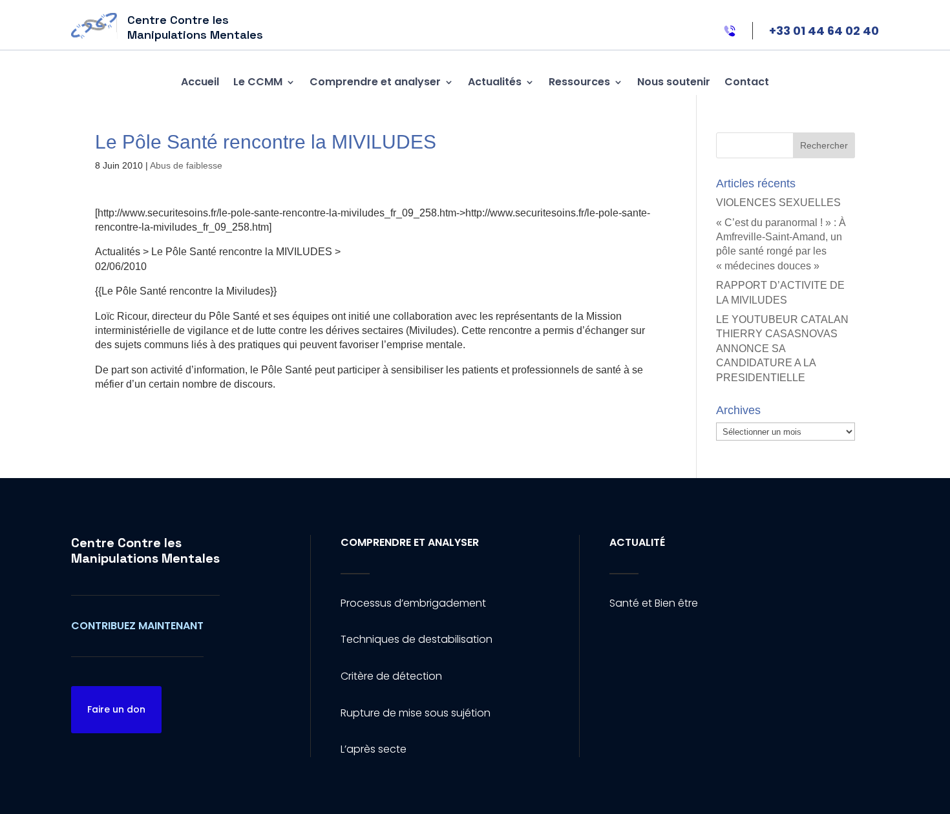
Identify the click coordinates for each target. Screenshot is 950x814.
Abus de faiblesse (186, 165)
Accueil (200, 81)
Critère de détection (391, 676)
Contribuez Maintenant (137, 625)
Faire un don (116, 709)
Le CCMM (257, 81)
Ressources (579, 81)
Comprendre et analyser (375, 81)
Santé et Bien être (653, 603)
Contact (746, 81)
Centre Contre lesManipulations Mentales (145, 550)
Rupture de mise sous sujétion (416, 712)
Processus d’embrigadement (413, 603)
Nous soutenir (673, 81)
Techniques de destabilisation (416, 639)
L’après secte (373, 749)
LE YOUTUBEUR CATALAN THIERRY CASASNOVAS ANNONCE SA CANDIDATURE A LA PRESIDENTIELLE (782, 348)
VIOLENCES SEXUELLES (778, 202)
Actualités (495, 81)
